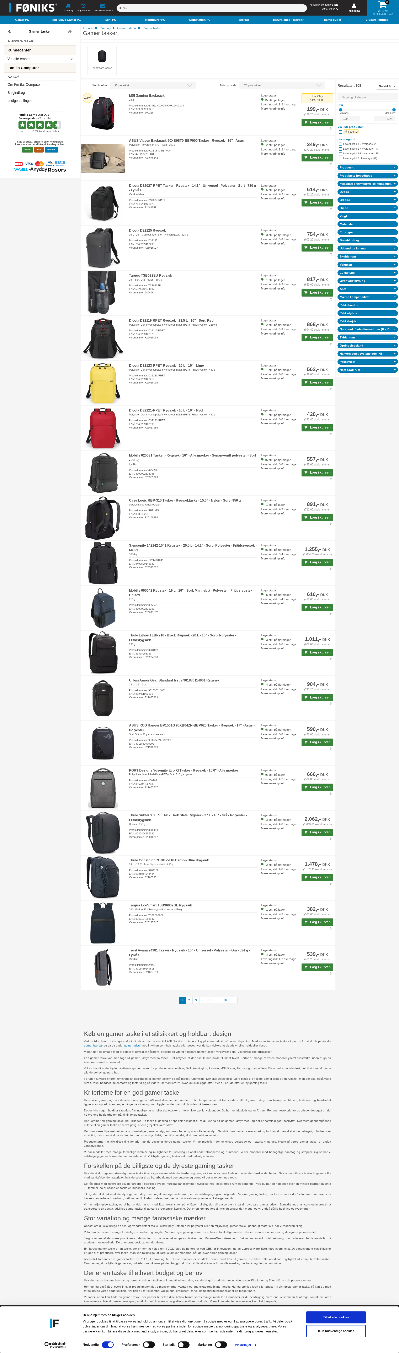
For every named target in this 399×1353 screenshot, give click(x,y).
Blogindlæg (16, 93)
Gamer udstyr (126, 28)
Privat (28, 149)
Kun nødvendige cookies (336, 1331)
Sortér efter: (100, 85)
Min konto (354, 10)
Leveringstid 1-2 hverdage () (360, 144)
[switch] (149, 1344)
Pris (340, 104)
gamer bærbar (93, 1045)
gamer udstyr (133, 1045)
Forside (88, 28)
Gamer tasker (40, 31)
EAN (39, 149)
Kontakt (13, 76)
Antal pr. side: (228, 85)
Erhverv (51, 149)
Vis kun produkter (350, 126)
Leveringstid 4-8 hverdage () (361, 153)
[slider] (340, 109)
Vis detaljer (243, 1345)
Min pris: (344, 113)
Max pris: (390, 113)
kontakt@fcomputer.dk (322, 4)
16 (225, 1000)
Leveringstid (346, 139)
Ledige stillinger (19, 101)
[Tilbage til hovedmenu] (70, 31)
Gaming (105, 28)
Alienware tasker (20, 41)
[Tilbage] (10, 31)
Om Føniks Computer (24, 85)
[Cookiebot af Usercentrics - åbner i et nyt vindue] (55, 1345)
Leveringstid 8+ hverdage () (360, 158)
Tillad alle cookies (336, 1317)
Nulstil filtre (387, 86)
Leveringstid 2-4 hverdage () (360, 148)
